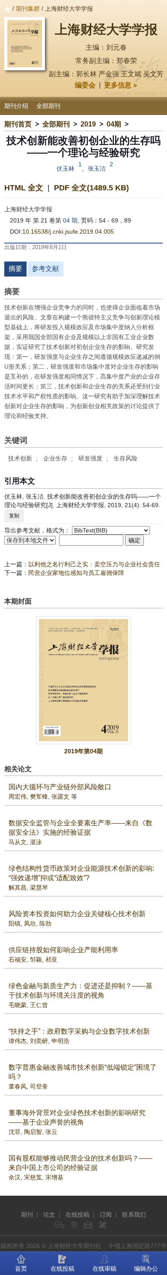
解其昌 (18, 887)
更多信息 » (120, 85)
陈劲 (45, 923)
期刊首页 (18, 124)
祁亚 (51, 959)
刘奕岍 (39, 1040)
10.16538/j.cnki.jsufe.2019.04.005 (68, 231)
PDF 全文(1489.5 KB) (91, 187)
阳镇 (15, 923)
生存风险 (125, 458)
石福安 (18, 959)
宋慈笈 (33, 1177)
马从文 (18, 842)
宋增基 (54, 1177)
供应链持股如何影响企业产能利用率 (63, 949)
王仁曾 (39, 1004)
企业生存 (55, 458)
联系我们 (134, 1214)
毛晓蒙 (18, 1004)
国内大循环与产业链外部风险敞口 (60, 787)
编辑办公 (146, 1268)
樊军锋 (39, 796)
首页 (21, 1268)
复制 (14, 516)
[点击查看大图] (83, 680)
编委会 (85, 85)
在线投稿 (77, 1214)
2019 (88, 124)
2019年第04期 (83, 751)
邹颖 (36, 959)
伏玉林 (66, 168)
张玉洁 (97, 168)
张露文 (60, 796)
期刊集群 (28, 8)
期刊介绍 (16, 105)
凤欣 (30, 923)
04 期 (70, 220)
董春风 (18, 1086)
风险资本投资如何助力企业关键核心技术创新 (77, 913)
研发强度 (90, 458)
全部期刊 (48, 105)
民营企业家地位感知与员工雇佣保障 (76, 572)
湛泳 (36, 842)
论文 (49, 1214)
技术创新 (20, 458)
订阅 (106, 1214)
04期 (114, 124)
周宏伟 (18, 796)
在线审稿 (104, 1268)
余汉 (15, 1177)
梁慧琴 (39, 887)
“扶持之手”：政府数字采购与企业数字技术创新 (79, 1031)
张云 (51, 1131)
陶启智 (33, 1131)
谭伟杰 (18, 1040)
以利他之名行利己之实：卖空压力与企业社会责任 (94, 564)
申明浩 (60, 1040)
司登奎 (39, 1086)
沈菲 (15, 1131)
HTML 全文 (23, 187)
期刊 (27, 1214)
